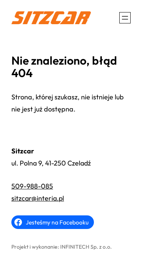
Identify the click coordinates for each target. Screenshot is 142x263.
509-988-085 (32, 186)
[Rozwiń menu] (125, 17)
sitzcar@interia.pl (37, 198)
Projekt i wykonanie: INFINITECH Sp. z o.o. (61, 246)
